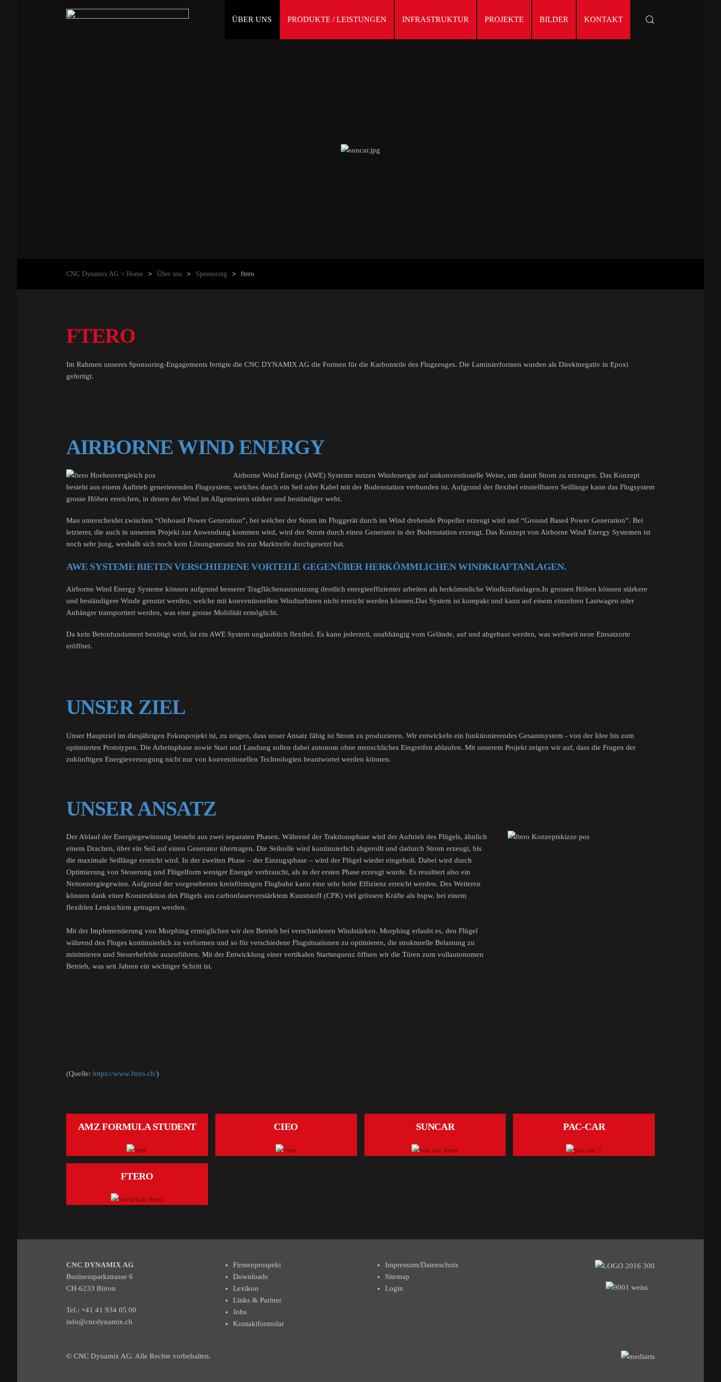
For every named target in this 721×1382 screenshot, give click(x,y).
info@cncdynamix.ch (99, 1322)
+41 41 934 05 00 (108, 1310)
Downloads (250, 1276)
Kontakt (603, 19)
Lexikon (245, 1288)
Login (394, 1288)
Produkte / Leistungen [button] (336, 19)
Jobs (240, 1312)
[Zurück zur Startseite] (127, 19)
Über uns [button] (252, 19)
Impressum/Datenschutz (422, 1265)
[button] (650, 19)
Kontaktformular (258, 1324)
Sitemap (397, 1276)
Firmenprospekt (257, 1265)
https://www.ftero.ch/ (124, 1073)
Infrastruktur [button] (435, 19)
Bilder (554, 19)
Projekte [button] (504, 19)
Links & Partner (257, 1300)
